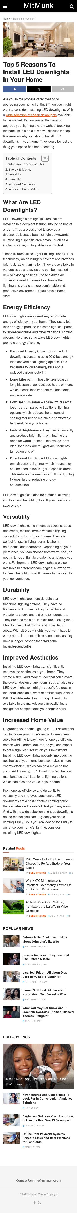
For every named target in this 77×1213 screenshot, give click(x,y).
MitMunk (38, 6)
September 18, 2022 (35, 982)
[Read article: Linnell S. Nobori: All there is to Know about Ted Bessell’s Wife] (11, 994)
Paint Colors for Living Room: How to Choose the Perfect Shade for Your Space (49, 863)
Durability (14, 179)
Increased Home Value (23, 189)
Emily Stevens (37, 873)
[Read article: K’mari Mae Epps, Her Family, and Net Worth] (38, 1069)
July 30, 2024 (31, 1108)
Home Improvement (24, 18)
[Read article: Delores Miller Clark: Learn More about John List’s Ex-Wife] (11, 941)
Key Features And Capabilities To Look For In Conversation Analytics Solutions (47, 1099)
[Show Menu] (5, 6)
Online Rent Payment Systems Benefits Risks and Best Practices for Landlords (46, 1138)
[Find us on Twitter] (39, 1202)
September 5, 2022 (35, 999)
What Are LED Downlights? (26, 164)
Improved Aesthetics (21, 184)
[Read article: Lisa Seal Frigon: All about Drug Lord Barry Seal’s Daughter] (11, 976)
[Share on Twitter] (39, 89)
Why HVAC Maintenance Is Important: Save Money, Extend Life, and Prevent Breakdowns (49, 884)
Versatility (14, 174)
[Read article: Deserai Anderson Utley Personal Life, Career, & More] (11, 959)
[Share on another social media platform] (63, 89)
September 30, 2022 (35, 964)
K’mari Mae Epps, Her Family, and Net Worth (37, 1078)
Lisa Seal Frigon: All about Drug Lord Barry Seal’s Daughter (45, 974)
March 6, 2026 (32, 1147)
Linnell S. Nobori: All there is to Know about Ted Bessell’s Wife (45, 992)
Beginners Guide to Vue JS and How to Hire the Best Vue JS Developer (48, 1118)
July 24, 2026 (57, 915)
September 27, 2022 (35, 946)
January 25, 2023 (34, 1125)
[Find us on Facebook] (35, 1202)
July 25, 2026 (57, 894)
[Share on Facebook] (14, 89)
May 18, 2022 (15, 1084)
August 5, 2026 (58, 873)
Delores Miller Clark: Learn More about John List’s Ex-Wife (45, 939)
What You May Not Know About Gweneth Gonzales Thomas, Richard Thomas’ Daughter (48, 1012)
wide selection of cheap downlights (31, 115)
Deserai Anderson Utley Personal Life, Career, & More (46, 957)
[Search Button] (72, 6)
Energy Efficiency (19, 169)
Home (6, 18)
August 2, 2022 (33, 1021)
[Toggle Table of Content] (43, 158)
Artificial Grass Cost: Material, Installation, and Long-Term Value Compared (47, 906)
